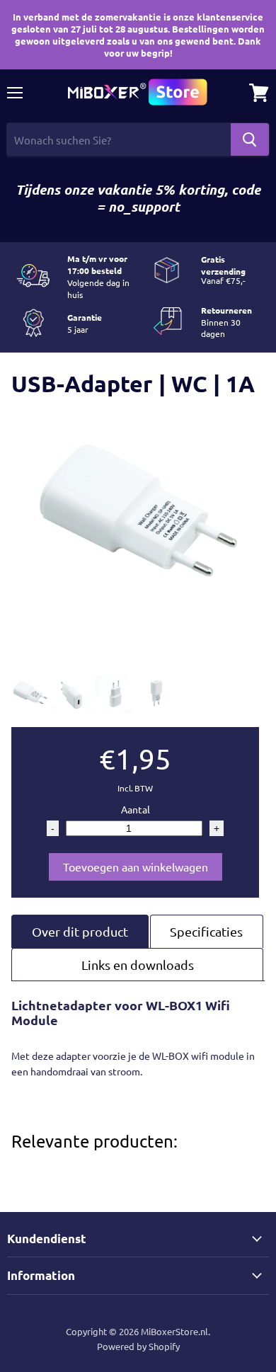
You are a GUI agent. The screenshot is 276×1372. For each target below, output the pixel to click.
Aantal (135, 809)
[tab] (80, 931)
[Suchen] (250, 139)
